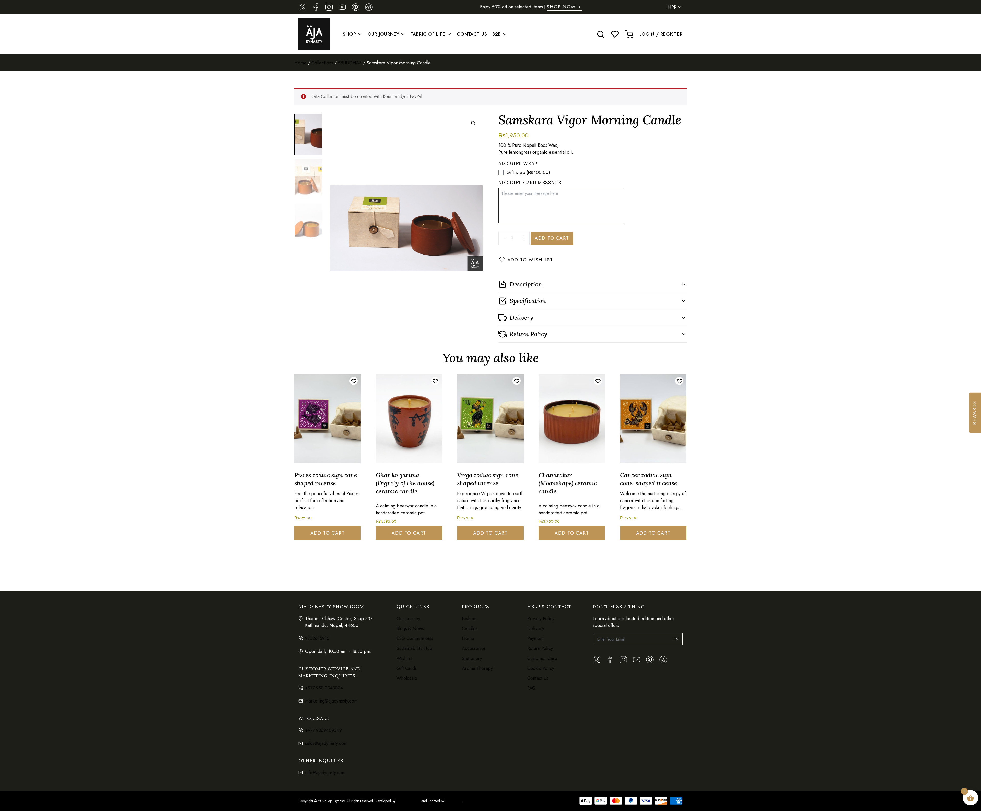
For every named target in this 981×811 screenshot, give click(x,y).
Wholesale (406, 678)
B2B (496, 34)
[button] (473, 123)
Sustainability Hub (414, 648)
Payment (535, 638)
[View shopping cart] (629, 34)
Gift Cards (406, 668)
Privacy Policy (540, 618)
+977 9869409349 (323, 730)
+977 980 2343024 (324, 688)
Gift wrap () (528, 172)
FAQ (531, 688)
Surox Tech (453, 800)
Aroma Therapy (477, 668)
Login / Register (661, 34)
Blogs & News (410, 628)
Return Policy (540, 648)
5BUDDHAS (350, 62)
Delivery (535, 628)
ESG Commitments (414, 638)
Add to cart (552, 238)
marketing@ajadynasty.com (331, 701)
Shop (349, 34)
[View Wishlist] (615, 34)
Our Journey (383, 34)
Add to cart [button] (327, 533)
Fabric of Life (428, 34)
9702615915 (317, 638)
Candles (469, 628)
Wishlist (404, 658)
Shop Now (561, 7)
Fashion (469, 618)
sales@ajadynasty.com (326, 743)
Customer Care (542, 658)
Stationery (472, 658)
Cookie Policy (540, 668)
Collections (322, 62)
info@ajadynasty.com (325, 772)
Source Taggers (408, 800)
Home (300, 62)
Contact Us (472, 34)
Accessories (474, 648)
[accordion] (592, 284)
